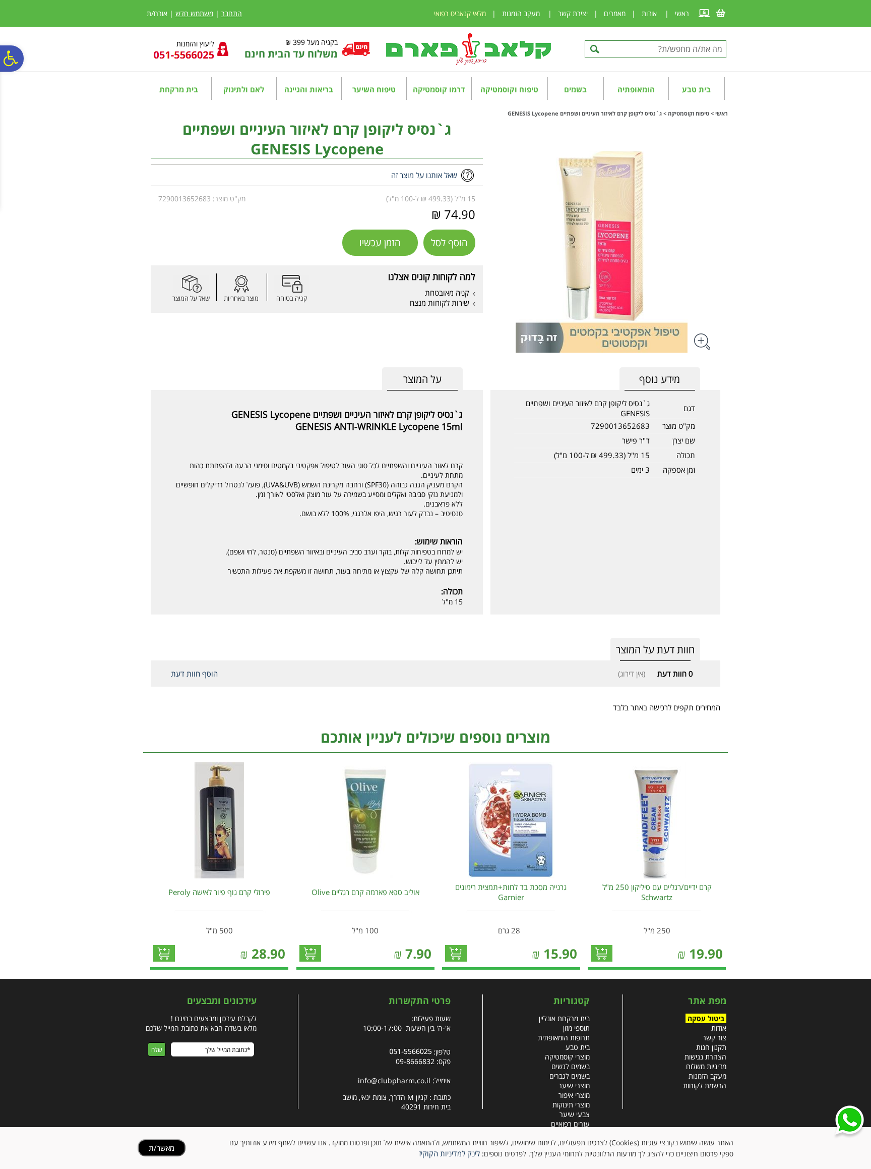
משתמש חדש (194, 13)
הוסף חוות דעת (194, 674)
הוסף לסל (449, 242)
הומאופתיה (636, 89)
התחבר (231, 13)
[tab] (422, 379)
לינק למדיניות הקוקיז (449, 1153)
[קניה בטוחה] (291, 284)
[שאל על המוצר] (191, 284)
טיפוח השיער (374, 89)
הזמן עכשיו (380, 242)
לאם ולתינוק (243, 89)
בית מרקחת (178, 89)
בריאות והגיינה (308, 89)
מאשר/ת (161, 1148)
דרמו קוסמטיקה (439, 89)
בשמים (575, 89)
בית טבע (696, 89)
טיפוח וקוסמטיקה (509, 89)
